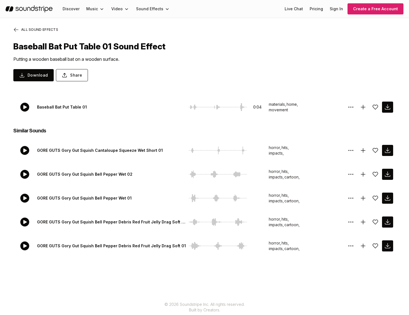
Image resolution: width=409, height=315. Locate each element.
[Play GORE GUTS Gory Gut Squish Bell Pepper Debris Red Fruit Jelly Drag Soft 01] (24, 245)
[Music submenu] (102, 9)
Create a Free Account (375, 8)
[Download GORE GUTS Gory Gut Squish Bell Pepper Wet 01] (387, 198)
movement (278, 109)
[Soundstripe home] (29, 8)
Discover (71, 8)
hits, (285, 147)
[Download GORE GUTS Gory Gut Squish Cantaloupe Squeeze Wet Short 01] (387, 150)
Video (117, 8)
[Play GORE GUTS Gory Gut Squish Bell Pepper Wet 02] (24, 174)
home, (292, 104)
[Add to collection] (363, 107)
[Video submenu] (126, 9)
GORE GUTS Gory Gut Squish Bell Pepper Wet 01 (84, 198)
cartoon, (292, 177)
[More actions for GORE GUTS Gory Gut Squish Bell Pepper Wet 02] (350, 174)
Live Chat (294, 8)
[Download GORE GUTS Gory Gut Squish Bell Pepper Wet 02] (387, 174)
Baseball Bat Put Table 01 (62, 107)
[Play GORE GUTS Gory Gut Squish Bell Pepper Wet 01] (24, 198)
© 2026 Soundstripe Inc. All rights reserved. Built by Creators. (204, 307)
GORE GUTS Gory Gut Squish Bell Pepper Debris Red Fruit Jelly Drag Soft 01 (111, 245)
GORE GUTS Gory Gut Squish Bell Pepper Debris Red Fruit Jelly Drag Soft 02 (111, 222)
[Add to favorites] (375, 107)
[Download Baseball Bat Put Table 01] (387, 107)
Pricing (316, 8)
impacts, (276, 153)
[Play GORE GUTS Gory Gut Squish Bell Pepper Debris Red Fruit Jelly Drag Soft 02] (24, 222)
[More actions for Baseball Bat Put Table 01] (350, 107)
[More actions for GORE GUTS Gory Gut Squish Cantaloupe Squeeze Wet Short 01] (350, 150)
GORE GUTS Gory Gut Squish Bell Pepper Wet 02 (84, 174)
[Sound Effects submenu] (167, 9)
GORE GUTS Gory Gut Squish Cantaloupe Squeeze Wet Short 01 (100, 150)
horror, (275, 147)
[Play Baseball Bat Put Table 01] (24, 107)
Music (92, 8)
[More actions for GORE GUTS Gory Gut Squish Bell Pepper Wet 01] (350, 198)
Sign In (336, 8)
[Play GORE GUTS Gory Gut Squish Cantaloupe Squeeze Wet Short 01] (24, 150)
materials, (277, 104)
